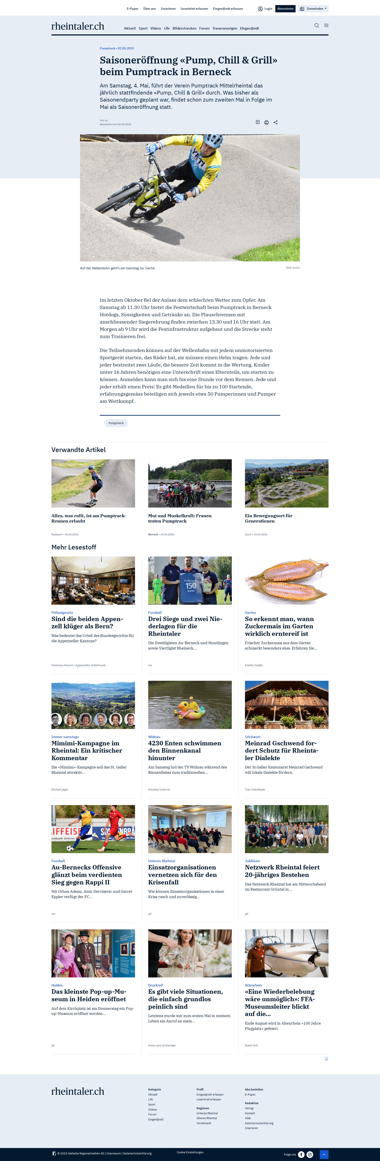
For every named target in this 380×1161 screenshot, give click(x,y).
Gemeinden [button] (315, 8)
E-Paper (132, 8)
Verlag (249, 1108)
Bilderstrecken (184, 28)
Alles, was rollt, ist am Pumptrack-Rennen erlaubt (88, 518)
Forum (204, 28)
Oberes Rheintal (207, 1118)
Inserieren (168, 8)
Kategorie (154, 1089)
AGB (247, 1118)
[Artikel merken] (258, 122)
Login (268, 8)
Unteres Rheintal (207, 1113)
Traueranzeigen (224, 28)
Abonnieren (285, 8)
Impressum (113, 1153)
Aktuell (130, 28)
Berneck (153, 534)
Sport (143, 28)
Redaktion (252, 1103)
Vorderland (204, 1123)
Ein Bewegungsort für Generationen (268, 518)
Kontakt (250, 1113)
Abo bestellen (254, 1089)
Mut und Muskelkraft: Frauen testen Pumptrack (180, 518)
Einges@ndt (249, 28)
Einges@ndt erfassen (228, 8)
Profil (200, 1089)
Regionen (203, 1108)
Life (167, 28)
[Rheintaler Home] (77, 25)
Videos (155, 28)
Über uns (149, 8)
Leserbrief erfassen (194, 8)
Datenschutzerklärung (259, 1123)
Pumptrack (116, 423)
